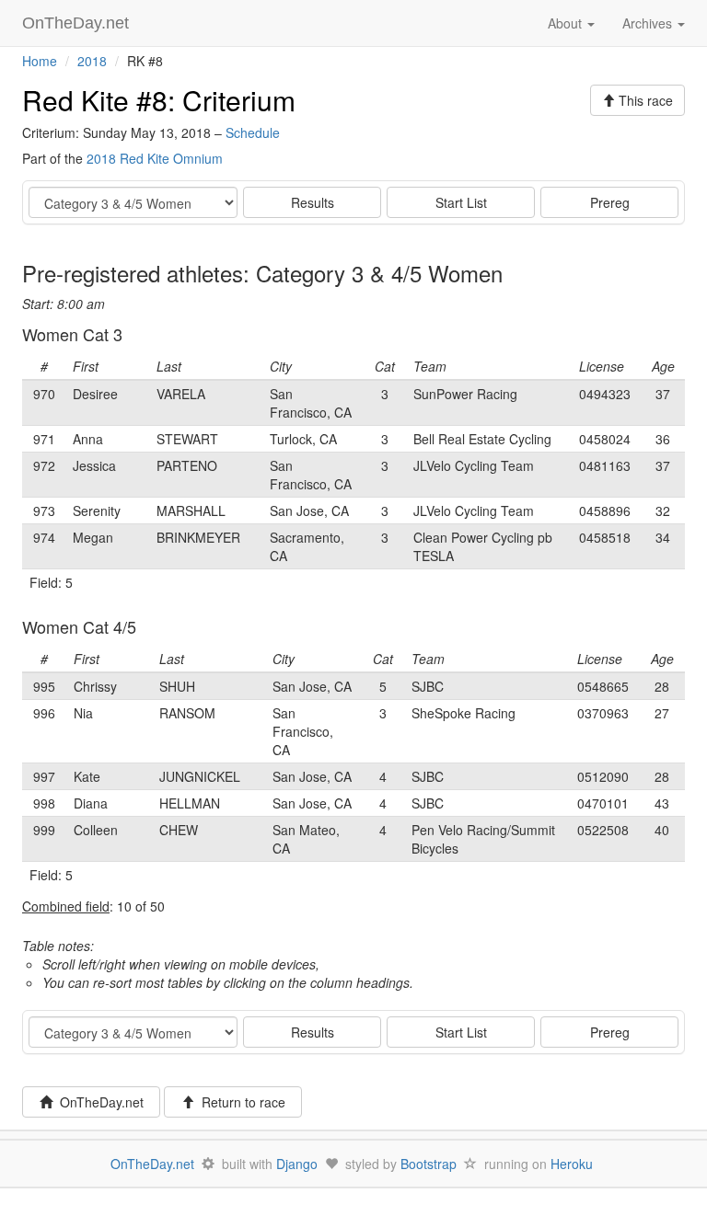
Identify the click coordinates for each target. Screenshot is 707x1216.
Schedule (253, 132)
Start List (461, 202)
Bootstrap (428, 1163)
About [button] (566, 23)
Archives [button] (649, 23)
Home (39, 61)
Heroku (572, 1163)
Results (312, 202)
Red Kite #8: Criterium (159, 100)
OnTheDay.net (77, 23)
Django (297, 1163)
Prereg (610, 202)
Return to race (239, 1102)
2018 (92, 61)
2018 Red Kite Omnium (155, 158)
